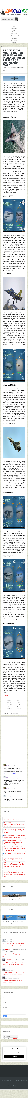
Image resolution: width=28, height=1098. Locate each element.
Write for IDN (14, 40)
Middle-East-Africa (14, 35)
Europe (14, 37)
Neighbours (14, 28)
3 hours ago (7, 966)
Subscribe (14, 1056)
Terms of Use (23, 1080)
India (14, 26)
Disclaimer (16, 1080)
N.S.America (14, 32)
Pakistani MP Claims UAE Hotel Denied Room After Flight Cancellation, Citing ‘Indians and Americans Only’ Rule (13, 964)
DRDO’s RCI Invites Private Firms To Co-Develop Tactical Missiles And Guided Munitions (14, 830)
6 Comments (14, 713)
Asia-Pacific (14, 33)
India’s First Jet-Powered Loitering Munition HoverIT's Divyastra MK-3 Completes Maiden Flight (13, 842)
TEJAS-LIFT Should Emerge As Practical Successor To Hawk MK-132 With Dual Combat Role (14, 824)
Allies (14, 30)
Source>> (5, 695)
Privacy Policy (11, 1086)
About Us (14, 42)
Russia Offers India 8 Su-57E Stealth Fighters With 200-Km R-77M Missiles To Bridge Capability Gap (14, 848)
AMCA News (14, 38)
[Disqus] (14, 740)
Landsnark (8, 959)
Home (14, 25)
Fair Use (18, 1086)
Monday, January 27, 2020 (10, 67)
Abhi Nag (7, 949)
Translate (14, 1038)
